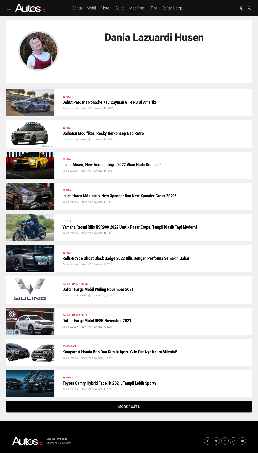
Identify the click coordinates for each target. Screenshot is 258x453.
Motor (106, 8)
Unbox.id (62, 438)
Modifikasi (137, 8)
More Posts (129, 407)
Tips (154, 8)
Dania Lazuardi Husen (74, 108)
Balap (119, 8)
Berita (77, 8)
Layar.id (50, 438)
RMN (69, 443)
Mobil (91, 8)
